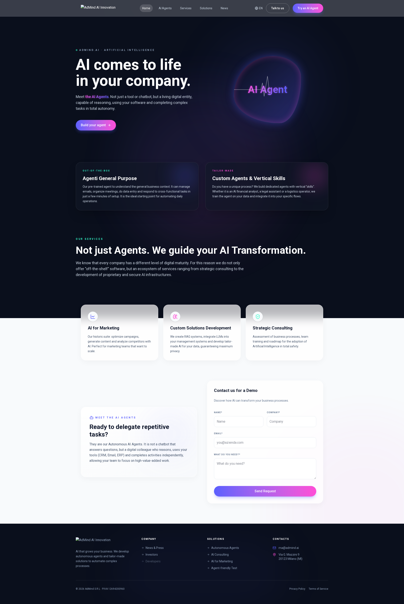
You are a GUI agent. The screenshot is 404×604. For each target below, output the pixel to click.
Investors (152, 554)
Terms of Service (318, 588)
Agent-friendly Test (224, 568)
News (224, 8)
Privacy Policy (297, 588)
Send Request (265, 491)
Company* (273, 412)
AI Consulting (220, 554)
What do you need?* (227, 454)
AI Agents (165, 8)
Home (146, 8)
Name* (218, 412)
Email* (218, 433)
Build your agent (93, 125)
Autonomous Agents (225, 548)
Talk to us (277, 8)
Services (185, 8)
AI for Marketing (222, 561)
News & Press (155, 548)
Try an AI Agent (308, 8)
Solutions (206, 8)
